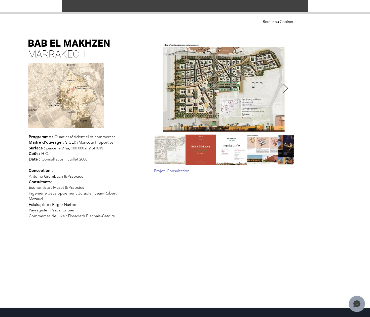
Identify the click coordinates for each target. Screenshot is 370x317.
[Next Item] (285, 88)
